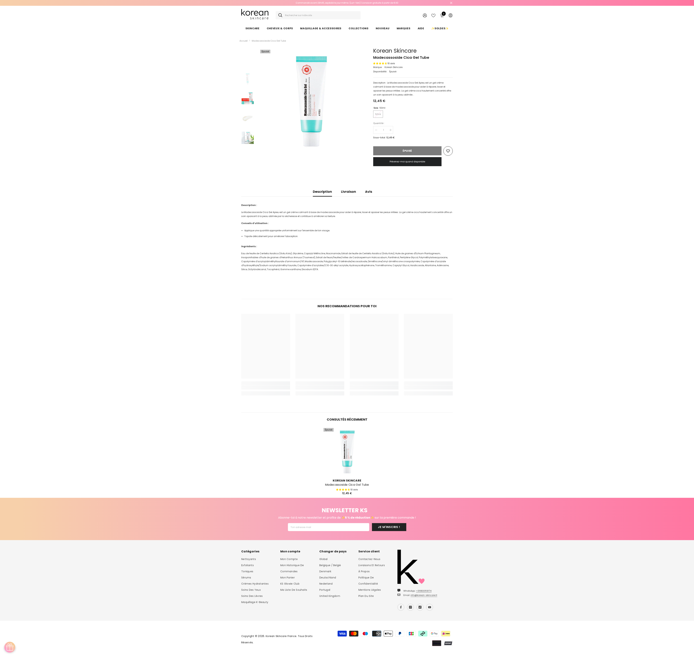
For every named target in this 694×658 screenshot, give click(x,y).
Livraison (348, 191)
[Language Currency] (450, 15)
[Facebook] (400, 607)
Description (322, 191)
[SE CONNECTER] (425, 15)
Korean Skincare (395, 51)
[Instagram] (410, 607)
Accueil (243, 40)
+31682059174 (424, 590)
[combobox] (321, 15)
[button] (380, 63)
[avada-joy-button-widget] (9, 647)
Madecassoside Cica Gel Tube (347, 485)
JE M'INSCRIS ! (389, 527)
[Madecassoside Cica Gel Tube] (347, 451)
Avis (368, 191)
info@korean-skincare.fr (424, 595)
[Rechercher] (318, 15)
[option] (347, 3)
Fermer (451, 3)
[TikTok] (420, 607)
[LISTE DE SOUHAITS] (433, 15)
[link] (265, 387)
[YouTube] (429, 607)
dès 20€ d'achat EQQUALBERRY (347, 2)
